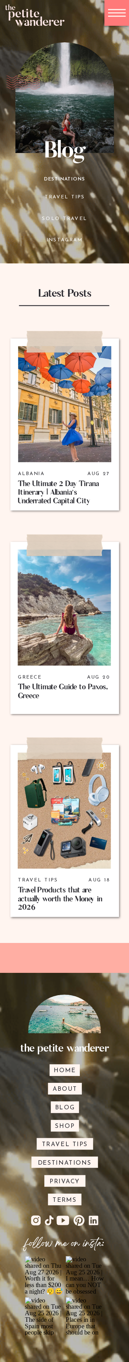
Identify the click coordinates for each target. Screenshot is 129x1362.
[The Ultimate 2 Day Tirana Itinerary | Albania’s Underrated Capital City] (64, 404)
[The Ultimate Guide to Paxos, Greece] (64, 607)
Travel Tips (38, 880)
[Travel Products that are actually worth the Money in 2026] (64, 811)
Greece (30, 677)
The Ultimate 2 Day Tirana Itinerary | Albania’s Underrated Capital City (58, 492)
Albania (31, 473)
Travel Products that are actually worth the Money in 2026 (60, 899)
